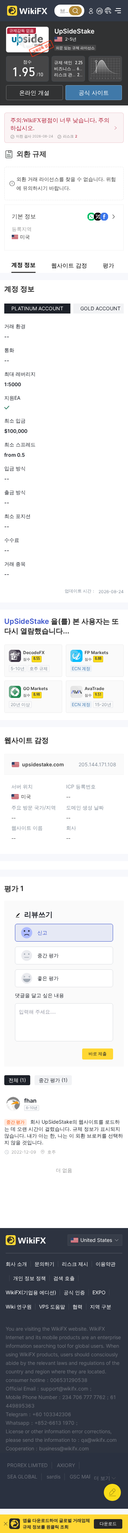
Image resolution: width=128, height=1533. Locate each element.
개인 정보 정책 (29, 1278)
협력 (77, 1307)
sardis (53, 1477)
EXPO (99, 1292)
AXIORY (66, 1465)
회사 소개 (16, 1264)
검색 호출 (64, 1278)
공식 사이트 (94, 92)
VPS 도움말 (52, 1307)
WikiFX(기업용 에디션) (31, 1292)
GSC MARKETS (87, 1477)
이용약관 (106, 1264)
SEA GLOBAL (22, 1477)
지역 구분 (100, 1307)
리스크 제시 (75, 1264)
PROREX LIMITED (27, 1465)
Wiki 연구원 (19, 1307)
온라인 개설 (34, 92)
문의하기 (44, 1264)
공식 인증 (74, 1292)
